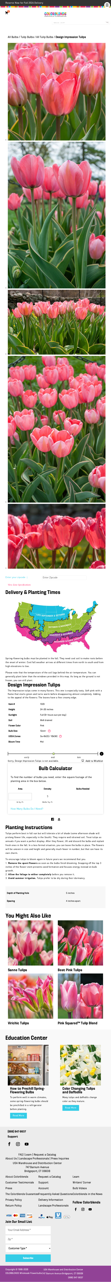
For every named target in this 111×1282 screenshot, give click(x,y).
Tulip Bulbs (27, 37)
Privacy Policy (13, 1200)
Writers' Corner (82, 1182)
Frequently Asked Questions (55, 1194)
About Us (11, 1158)
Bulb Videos (80, 1188)
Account (43, 1188)
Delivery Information (50, 1200)
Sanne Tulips (17, 970)
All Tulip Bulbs (44, 37)
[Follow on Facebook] (9, 1144)
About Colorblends (16, 1176)
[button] (107, 5)
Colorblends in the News (87, 1194)
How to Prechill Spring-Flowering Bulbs (27, 1090)
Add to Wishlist (94, 761)
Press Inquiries (60, 1158)
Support (43, 1182)
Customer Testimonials (19, 1182)
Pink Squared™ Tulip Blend (77, 1023)
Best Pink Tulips (70, 970)
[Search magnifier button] (107, 21)
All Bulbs (13, 37)
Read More (18, 1116)
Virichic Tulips (18, 1023)
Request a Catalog (45, 1154)
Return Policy (13, 1205)
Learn (28, 1154)
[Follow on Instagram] (18, 1144)
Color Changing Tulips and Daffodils (78, 1090)
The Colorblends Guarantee (21, 1194)
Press (8, 1188)
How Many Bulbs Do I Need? (27, 809)
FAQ (20, 1154)
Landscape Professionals (34, 1158)
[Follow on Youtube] (26, 1144)
